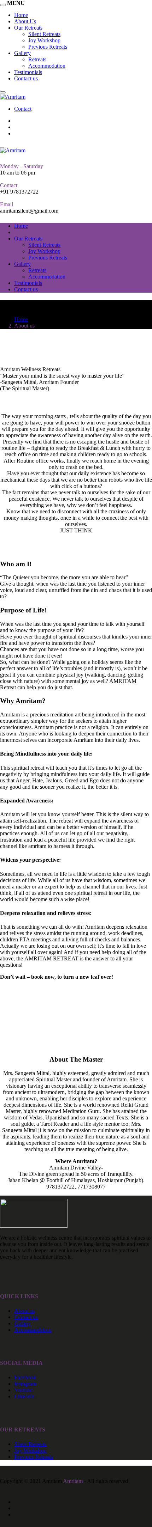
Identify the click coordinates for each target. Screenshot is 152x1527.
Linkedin (24, 1396)
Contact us (26, 78)
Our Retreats (28, 239)
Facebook (25, 1377)
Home (21, 226)
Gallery (22, 53)
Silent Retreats (44, 34)
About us (24, 1311)
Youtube (23, 1390)
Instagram (25, 1384)
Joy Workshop (44, 40)
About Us (25, 232)
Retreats (37, 59)
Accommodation (46, 66)
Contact (22, 109)
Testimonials (28, 72)
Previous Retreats (47, 47)
